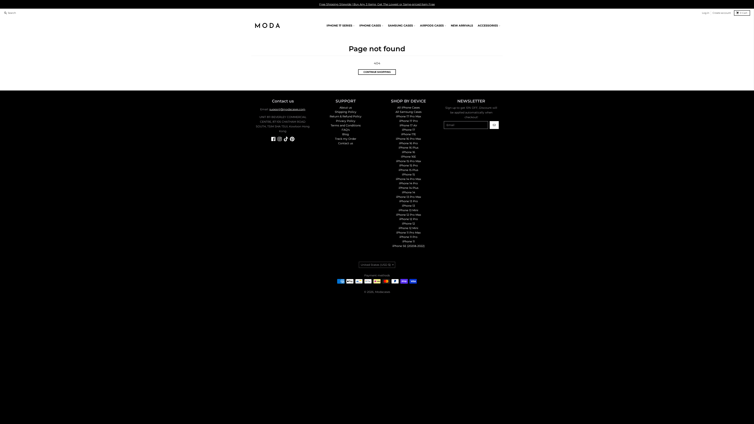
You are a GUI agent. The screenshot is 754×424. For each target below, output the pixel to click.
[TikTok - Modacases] (286, 139)
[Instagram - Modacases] (279, 139)
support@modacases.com (287, 109)
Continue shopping (377, 71)
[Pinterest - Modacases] (292, 139)
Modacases (382, 292)
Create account (722, 12)
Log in (705, 12)
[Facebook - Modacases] (273, 139)
